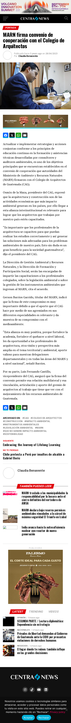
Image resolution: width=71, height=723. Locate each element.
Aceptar (28, 717)
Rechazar (43, 717)
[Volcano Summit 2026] (35, 13)
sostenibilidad (13, 434)
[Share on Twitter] (12, 135)
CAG (26, 418)
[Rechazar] (66, 710)
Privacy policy (57, 712)
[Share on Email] (24, 135)
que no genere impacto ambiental (25, 431)
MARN (39, 428)
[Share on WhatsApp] (18, 135)
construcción (13, 421)
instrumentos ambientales (21, 424)
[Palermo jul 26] (35, 603)
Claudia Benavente (28, 56)
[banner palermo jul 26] (35, 126)
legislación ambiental (18, 428)
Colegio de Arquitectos (47, 418)
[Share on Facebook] (5, 135)
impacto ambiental (38, 421)
